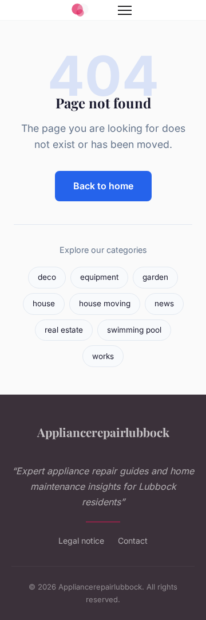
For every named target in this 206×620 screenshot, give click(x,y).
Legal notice (81, 540)
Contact (133, 540)
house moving (104, 303)
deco (47, 277)
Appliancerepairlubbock (103, 432)
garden (155, 277)
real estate (64, 329)
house (44, 303)
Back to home (103, 186)
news (164, 303)
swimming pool (134, 329)
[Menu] (124, 10)
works (103, 356)
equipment (99, 277)
